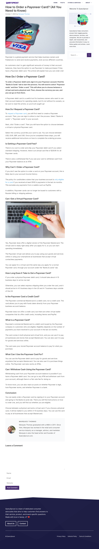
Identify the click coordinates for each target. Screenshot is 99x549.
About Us (10, 523)
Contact (23, 523)
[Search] (89, 55)
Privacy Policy (61, 536)
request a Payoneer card (17, 113)
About (88, 2)
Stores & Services (74, 2)
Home (55, 2)
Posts (62, 2)
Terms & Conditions (85, 536)
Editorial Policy (72, 536)
